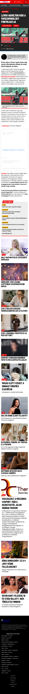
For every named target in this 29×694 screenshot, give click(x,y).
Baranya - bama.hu (6, 638)
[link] (4, 255)
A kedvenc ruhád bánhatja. (12, 392)
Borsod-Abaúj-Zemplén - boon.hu (10, 642)
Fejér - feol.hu (5, 648)
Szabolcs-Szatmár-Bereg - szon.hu (10, 664)
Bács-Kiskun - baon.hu (7, 635)
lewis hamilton (7, 26)
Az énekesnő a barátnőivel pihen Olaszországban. (14, 419)
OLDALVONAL (15, 9)
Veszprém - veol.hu (6, 670)
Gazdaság (13, 678)
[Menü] (26, 2)
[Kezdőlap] (5, 2)
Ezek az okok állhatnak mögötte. (13, 476)
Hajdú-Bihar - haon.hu (7, 652)
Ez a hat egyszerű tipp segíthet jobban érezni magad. (13, 448)
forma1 (16, 26)
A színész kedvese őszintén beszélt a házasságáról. (12, 605)
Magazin (13, 680)
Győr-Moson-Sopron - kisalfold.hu (10, 650)
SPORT (8, 9)
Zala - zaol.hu (5, 673)
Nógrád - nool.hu (6, 660)
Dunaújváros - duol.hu (7, 646)
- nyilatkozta (5, 126)
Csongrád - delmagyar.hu (8, 644)
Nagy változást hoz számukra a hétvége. (14, 570)
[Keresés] (22, 2)
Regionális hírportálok (13, 634)
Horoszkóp (4, 5)
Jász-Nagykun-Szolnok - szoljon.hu (10, 656)
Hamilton (4, 173)
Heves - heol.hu (5, 654)
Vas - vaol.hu (5, 668)
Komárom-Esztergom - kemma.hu (10, 658)
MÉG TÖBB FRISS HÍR (7, 233)
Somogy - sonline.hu (7, 662)
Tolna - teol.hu (5, 666)
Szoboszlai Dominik (15, 5)
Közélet (13, 675)
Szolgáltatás (13, 684)
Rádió (13, 686)
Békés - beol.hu (5, 640)
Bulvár (13, 682)
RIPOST (3, 9)
